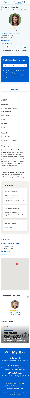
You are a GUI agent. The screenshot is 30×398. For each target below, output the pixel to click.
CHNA (21, 388)
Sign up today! (22, 369)
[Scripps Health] (5, 2)
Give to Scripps (16, 373)
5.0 (17, 310)
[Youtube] (23, 352)
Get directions (5, 40)
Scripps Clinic (8, 227)
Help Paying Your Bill (10, 385)
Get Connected (16, 365)
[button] (16, 264)
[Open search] (24, 2)
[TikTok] (16, 352)
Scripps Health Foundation (17, 376)
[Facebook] (6, 352)
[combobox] (15, 65)
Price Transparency (20, 385)
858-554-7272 (7, 43)
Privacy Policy (20, 383)
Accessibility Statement (13, 388)
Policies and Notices (11, 383)
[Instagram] (20, 352)
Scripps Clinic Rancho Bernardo (10, 33)
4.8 (17, 28)
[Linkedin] (10, 352)
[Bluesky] (13, 352)
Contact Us (16, 358)
